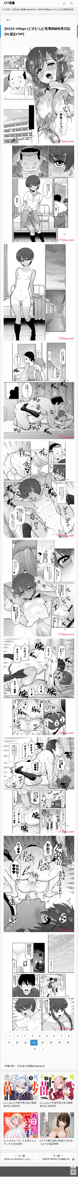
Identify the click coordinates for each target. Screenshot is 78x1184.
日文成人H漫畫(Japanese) (24, 9)
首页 (8, 9)
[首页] (73, 1159)
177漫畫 (9, 3)
